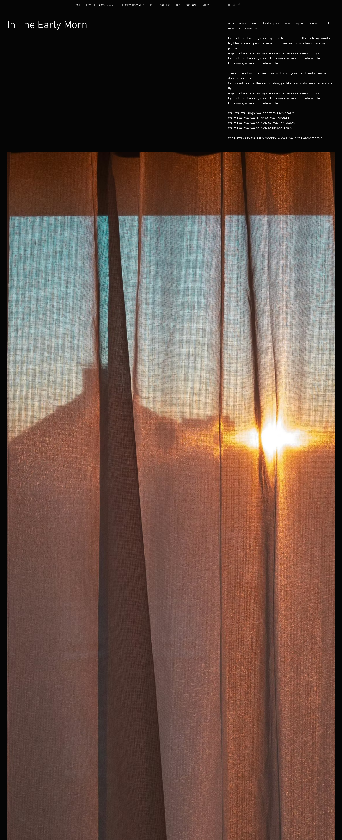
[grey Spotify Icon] (234, 5)
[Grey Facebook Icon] (239, 5)
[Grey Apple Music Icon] (229, 5)
